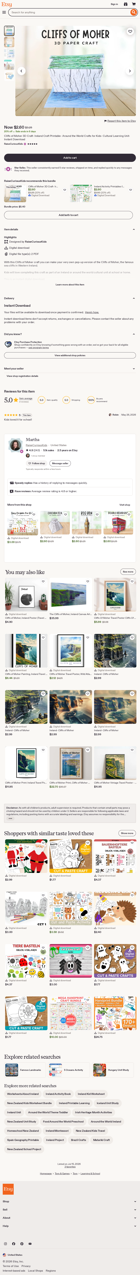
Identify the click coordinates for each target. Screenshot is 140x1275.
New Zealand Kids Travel (92, 1132)
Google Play (40, 1236)
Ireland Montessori (59, 1132)
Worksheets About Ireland (24, 1095)
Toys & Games (62, 1173)
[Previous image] (21, 71)
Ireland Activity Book (60, 1095)
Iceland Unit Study (109, 1104)
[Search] (134, 12)
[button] (60, 463)
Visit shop (125, 504)
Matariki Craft (103, 1141)
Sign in (114, 4)
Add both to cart (68, 215)
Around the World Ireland (107, 1123)
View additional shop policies (70, 355)
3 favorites (70, 1166)
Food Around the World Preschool (65, 1123)
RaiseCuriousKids (13, 143)
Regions (51, 1270)
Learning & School (90, 1173)
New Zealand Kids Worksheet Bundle (31, 1104)
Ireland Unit (15, 1114)
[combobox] (69, 12)
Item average (25, 398)
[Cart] (134, 4)
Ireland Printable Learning (76, 1104)
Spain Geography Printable (24, 1141)
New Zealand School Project (25, 1150)
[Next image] (130, 71)
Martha (32, 439)
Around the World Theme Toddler (49, 1114)
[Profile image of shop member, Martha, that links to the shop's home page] (28, 455)
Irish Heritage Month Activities (95, 1114)
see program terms (39, 347)
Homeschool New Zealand (24, 1132)
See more (128, 571)
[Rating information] (27, 450)
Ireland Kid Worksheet (93, 1095)
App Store (14, 1236)
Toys (75, 1173)
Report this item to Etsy (121, 120)
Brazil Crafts (80, 1141)
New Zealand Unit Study (23, 1123)
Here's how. (92, 312)
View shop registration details (22, 376)
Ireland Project (56, 1141)
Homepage (46, 1173)
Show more (127, 833)
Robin (116, 414)
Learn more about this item (70, 284)
